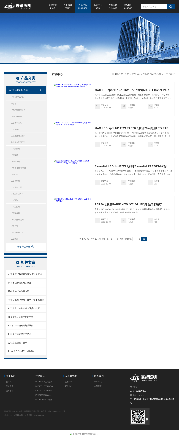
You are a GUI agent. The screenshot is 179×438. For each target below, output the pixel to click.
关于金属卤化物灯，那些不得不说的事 (26, 300)
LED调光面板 (16, 123)
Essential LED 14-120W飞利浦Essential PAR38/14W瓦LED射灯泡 (134, 166)
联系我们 (128, 6)
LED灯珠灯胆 (16, 116)
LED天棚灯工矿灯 (18, 232)
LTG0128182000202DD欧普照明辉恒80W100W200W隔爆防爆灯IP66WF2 (45, 395)
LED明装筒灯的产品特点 (19, 334)
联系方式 (98, 382)
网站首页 (52, 6)
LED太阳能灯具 (17, 97)
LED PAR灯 (15, 129)
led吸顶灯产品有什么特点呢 (21, 351)
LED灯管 (14, 226)
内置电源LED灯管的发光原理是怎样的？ (27, 274)
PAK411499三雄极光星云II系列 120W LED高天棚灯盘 (45, 400)
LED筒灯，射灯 (17, 187)
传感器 (13, 104)
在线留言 (113, 6)
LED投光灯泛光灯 (18, 220)
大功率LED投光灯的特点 (19, 283)
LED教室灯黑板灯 (18, 110)
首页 (127, 74)
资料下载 (9, 391)
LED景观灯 (15, 149)
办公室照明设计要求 (17, 342)
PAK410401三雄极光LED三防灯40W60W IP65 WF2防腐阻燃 (45, 382)
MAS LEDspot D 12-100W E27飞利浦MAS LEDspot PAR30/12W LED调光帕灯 (134, 90)
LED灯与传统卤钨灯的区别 (20, 325)
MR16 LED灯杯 (17, 194)
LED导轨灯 (15, 181)
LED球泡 (14, 200)
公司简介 (9, 382)
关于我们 (67, 6)
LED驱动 (14, 155)
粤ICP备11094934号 (56, 411)
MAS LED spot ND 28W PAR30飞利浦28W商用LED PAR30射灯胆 (134, 128)
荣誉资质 (9, 386)
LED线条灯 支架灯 (18, 168)
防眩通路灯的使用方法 (18, 291)
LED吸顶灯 (15, 162)
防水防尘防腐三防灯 (19, 142)
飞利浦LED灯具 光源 (18, 90)
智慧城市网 (18, 415)
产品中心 (82, 6)
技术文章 (68, 382)
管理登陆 (28, 415)
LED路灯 (14, 239)
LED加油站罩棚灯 (18, 136)
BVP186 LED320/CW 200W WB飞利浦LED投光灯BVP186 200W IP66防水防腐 (45, 386)
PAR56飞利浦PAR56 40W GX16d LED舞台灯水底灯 (128, 204)
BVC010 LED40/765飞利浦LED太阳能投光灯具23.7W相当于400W (45, 391)
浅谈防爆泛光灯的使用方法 (20, 317)
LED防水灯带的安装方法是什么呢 (24, 308)
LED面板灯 (15, 213)
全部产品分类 (23, 246)
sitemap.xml (39, 415)
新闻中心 (98, 6)
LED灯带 (14, 174)
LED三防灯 (15, 207)
